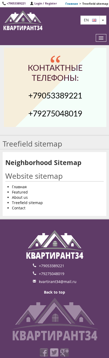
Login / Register (45, 3)
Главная (71, 4)
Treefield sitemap (27, 202)
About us (20, 197)
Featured (20, 192)
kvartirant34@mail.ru (57, 281)
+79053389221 (16, 3)
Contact (18, 207)
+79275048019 (55, 114)
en (88, 19)
